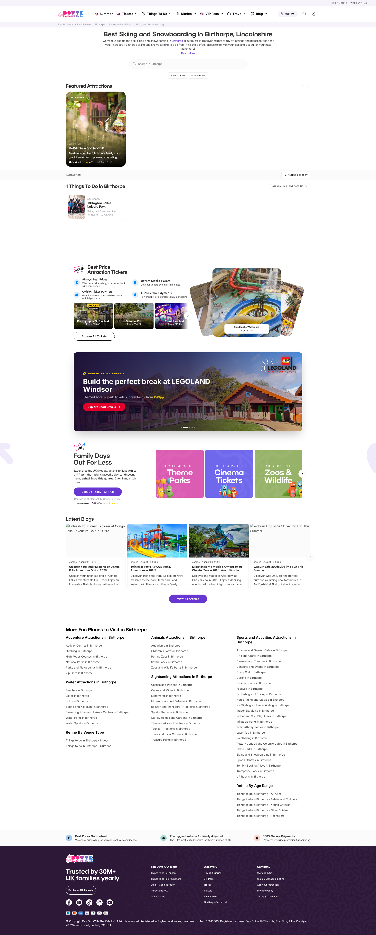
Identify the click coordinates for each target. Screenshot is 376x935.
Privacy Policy (265, 890)
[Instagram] (99, 903)
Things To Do (157, 14)
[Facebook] (69, 903)
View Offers (198, 75)
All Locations (158, 896)
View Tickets (178, 75)
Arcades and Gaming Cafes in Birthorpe (262, 650)
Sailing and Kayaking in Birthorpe (87, 706)
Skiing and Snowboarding (150, 24)
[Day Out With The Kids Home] (71, 13)
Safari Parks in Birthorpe (166, 662)
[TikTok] (89, 903)
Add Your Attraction (268, 884)
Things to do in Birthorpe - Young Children (263, 804)
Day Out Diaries (212, 872)
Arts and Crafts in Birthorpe (254, 655)
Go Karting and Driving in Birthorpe (259, 694)
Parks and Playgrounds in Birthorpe (88, 667)
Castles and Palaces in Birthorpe (172, 684)
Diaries (186, 14)
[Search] (304, 13)
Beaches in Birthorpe (79, 690)
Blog (259, 14)
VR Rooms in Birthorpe (251, 776)
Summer (106, 14)
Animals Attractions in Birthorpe (178, 637)
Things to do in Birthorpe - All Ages (259, 793)
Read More (188, 53)
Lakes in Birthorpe (77, 695)
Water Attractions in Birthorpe (91, 682)
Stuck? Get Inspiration (163, 884)
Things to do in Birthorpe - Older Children (263, 810)
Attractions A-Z (159, 890)
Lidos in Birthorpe (77, 701)
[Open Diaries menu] (195, 13)
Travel (237, 14)
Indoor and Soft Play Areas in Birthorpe (262, 716)
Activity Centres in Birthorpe (84, 645)
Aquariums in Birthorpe (165, 645)
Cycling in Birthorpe (249, 677)
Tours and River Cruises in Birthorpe (174, 734)
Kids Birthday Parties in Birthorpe (258, 727)
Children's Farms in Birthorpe (169, 651)
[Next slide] (308, 86)
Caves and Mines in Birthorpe (170, 690)
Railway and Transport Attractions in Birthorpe (180, 706)
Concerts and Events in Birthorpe (258, 666)
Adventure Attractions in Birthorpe (95, 637)
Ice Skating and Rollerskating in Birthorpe (263, 705)
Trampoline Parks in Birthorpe (255, 771)
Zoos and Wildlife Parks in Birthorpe (174, 667)
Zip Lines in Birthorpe (79, 673)
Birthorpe (100, 24)
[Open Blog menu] (266, 13)
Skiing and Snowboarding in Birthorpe (261, 754)
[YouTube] (110, 903)
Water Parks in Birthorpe (81, 717)
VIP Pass (212, 14)
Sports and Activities (120, 24)
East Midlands (65, 24)
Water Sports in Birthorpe (82, 723)
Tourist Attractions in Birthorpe (170, 728)
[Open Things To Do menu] (171, 13)
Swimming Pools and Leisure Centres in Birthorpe (97, 712)
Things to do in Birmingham (166, 878)
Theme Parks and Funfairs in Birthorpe (175, 723)
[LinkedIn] (79, 903)
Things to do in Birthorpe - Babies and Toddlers (267, 799)
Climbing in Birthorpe (79, 651)
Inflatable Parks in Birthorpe (254, 721)
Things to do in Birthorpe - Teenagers (260, 815)
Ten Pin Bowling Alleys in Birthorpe (259, 765)
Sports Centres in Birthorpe (254, 760)
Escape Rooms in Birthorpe (254, 683)
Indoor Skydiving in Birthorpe (255, 710)
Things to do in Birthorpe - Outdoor (88, 746)
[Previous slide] (303, 86)
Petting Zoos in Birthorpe (167, 656)
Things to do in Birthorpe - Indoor (87, 740)
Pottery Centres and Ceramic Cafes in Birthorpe (267, 743)
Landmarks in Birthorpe (166, 695)
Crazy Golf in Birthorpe (251, 672)
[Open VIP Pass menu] (222, 13)
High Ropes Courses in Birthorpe (86, 656)
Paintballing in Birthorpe (252, 738)
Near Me (290, 13)
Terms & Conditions (268, 896)
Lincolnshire (84, 24)
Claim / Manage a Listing (270, 878)
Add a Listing (339, 3)
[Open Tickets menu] (136, 13)
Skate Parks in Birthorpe (252, 749)
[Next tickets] (188, 316)
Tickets (127, 14)
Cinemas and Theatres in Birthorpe (259, 661)
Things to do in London (163, 872)
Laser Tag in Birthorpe (251, 732)
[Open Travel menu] (246, 13)
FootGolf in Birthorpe (250, 688)
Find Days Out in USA (215, 902)
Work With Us (359, 3)
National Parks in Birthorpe (83, 662)
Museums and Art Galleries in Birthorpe (176, 701)
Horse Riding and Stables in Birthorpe (260, 699)
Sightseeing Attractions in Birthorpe (181, 677)
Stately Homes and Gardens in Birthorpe (176, 717)
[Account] (313, 13)
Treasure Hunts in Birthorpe (168, 739)
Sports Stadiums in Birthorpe (169, 712)
